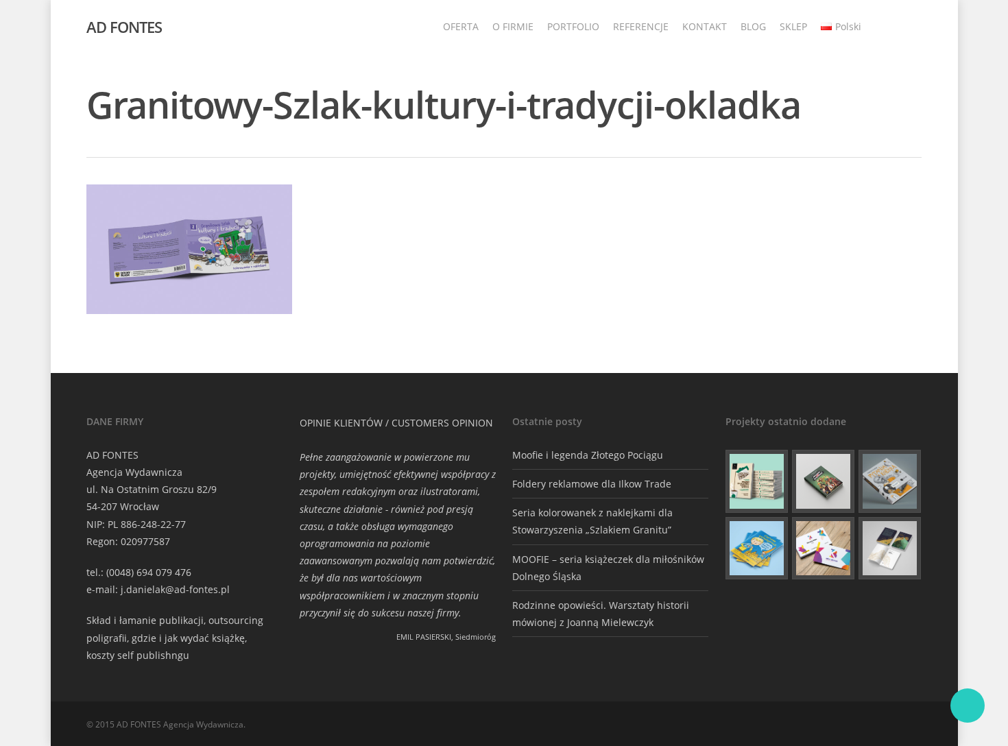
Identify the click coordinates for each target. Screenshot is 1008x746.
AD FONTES (124, 26)
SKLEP (793, 26)
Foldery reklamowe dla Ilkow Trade (591, 483)
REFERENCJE (641, 26)
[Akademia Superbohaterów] (823, 481)
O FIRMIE (512, 26)
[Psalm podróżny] (890, 548)
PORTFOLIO (573, 26)
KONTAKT (704, 26)
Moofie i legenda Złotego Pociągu (587, 454)
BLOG (753, 26)
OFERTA (461, 26)
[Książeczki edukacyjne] (757, 548)
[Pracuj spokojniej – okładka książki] (757, 481)
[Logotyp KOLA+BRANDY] (823, 548)
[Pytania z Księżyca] (890, 481)
